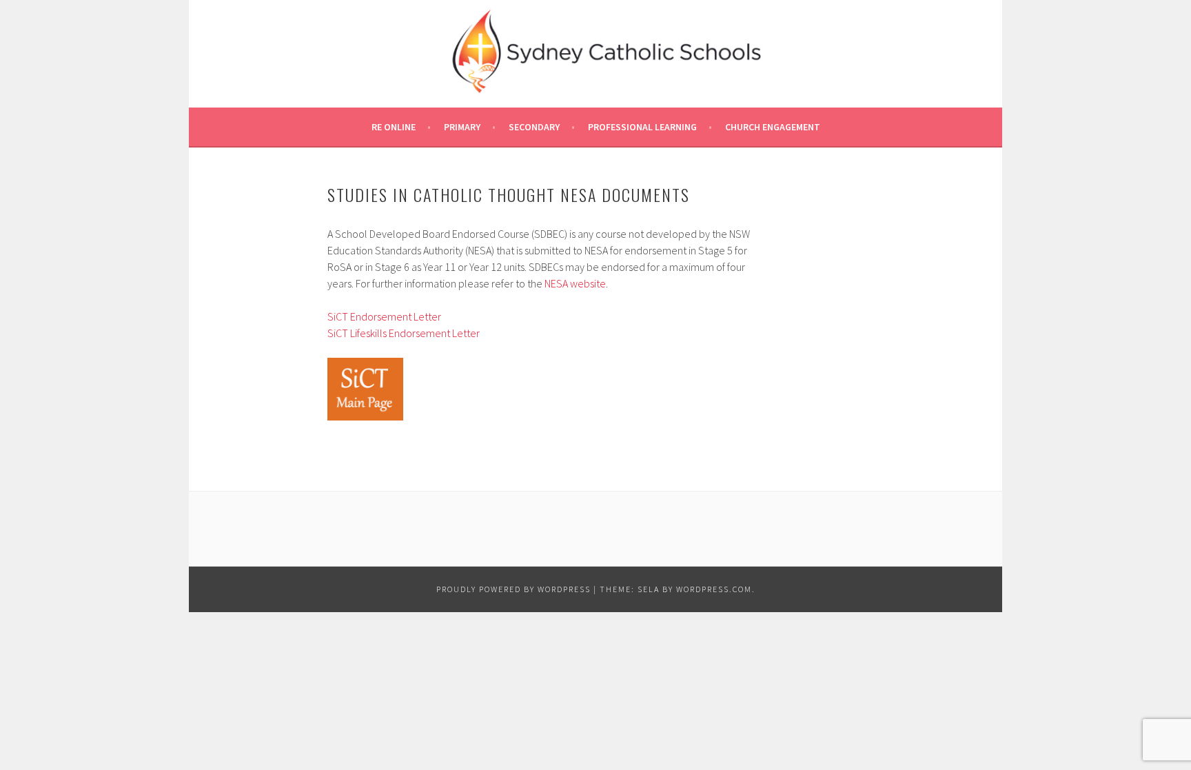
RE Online (393, 127)
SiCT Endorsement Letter (384, 316)
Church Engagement (772, 127)
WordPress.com (714, 589)
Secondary (534, 127)
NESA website (575, 283)
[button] (365, 389)
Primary (462, 127)
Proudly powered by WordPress (513, 589)
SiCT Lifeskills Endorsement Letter (403, 333)
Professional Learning (642, 127)
